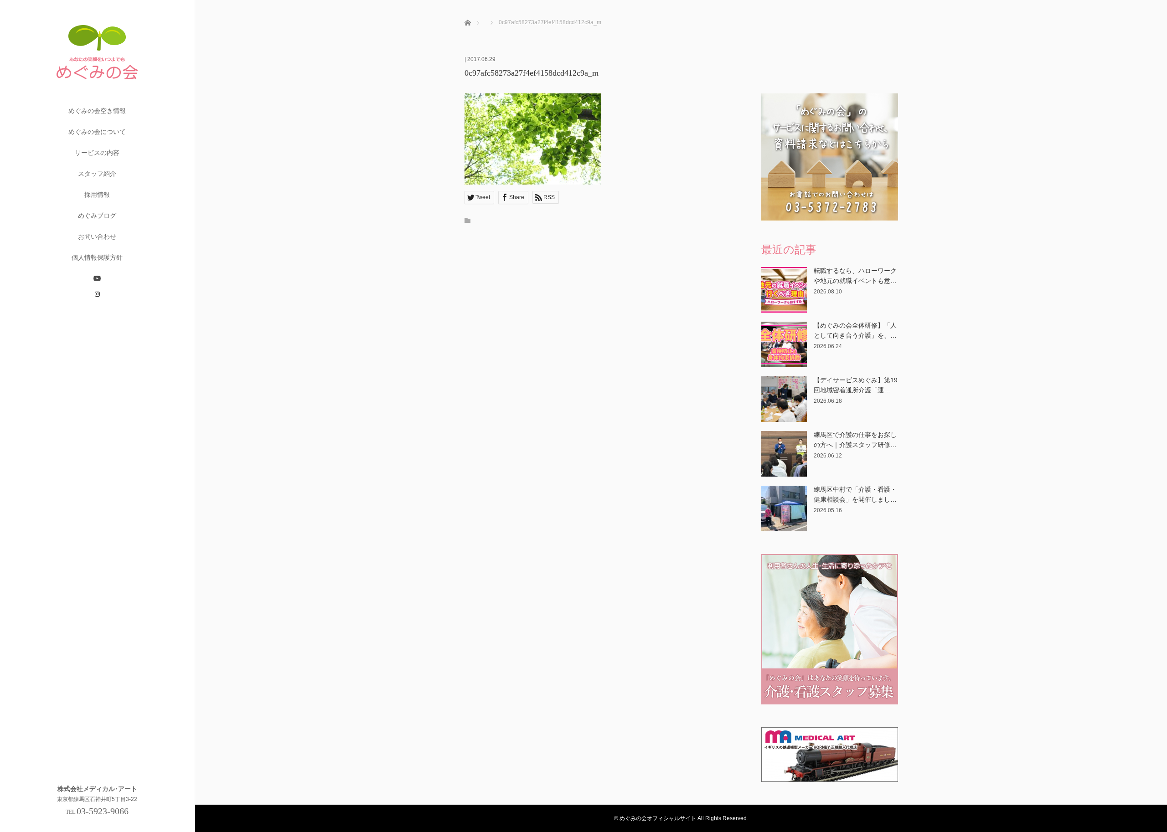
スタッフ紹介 (97, 173)
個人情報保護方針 (97, 257)
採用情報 (97, 194)
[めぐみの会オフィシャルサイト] (97, 96)
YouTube (97, 278)
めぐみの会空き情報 (97, 110)
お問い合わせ (97, 236)
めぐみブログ (97, 215)
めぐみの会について (97, 131)
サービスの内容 (97, 152)
